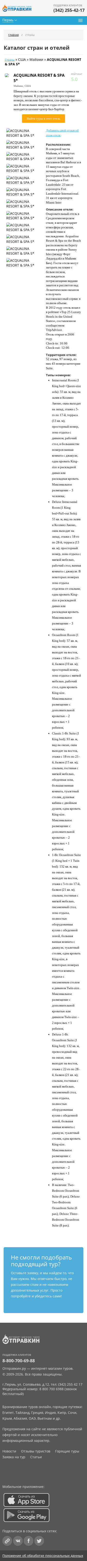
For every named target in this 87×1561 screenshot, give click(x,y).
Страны (9, 60)
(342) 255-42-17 (69, 10)
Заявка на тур (13, 1457)
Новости (9, 1451)
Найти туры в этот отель (43, 118)
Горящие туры (67, 1451)
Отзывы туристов (35, 1451)
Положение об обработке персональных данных (42, 1555)
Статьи (36, 1457)
